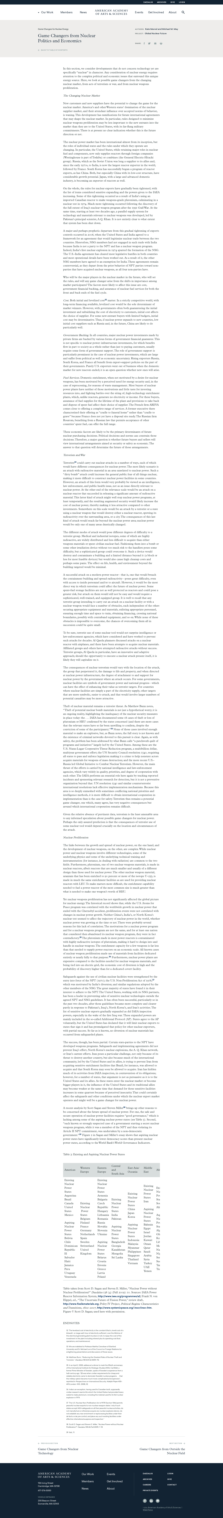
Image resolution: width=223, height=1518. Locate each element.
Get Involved (156, 12)
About (172, 12)
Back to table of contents (54, 50)
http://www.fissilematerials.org (81, 1304)
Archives (161, 2)
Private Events (150, 1490)
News (83, 12)
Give (172, 2)
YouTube (158, 1501)
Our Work (47, 12)
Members (67, 12)
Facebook (145, 1501)
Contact (172, 1485)
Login (182, 2)
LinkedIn (151, 1501)
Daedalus (148, 1474)
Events (139, 12)
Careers (147, 1485)
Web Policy (148, 1510)
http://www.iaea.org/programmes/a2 (119, 1296)
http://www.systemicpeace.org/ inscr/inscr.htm (124, 1308)
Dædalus (148, 2)
